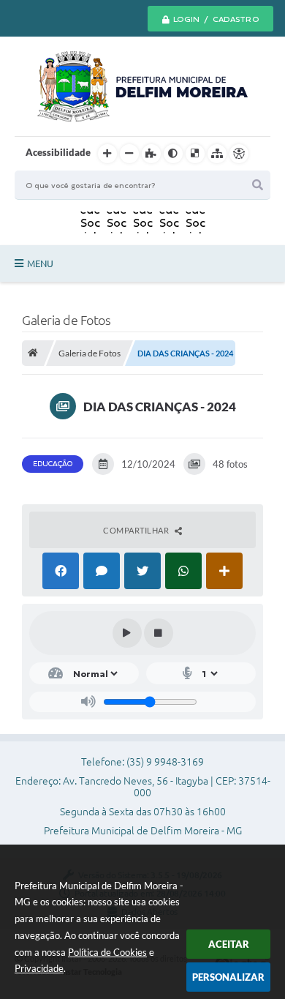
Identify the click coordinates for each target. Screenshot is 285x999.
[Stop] (158, 633)
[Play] (127, 633)
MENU (40, 263)
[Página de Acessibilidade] (238, 153)
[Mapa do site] (217, 153)
